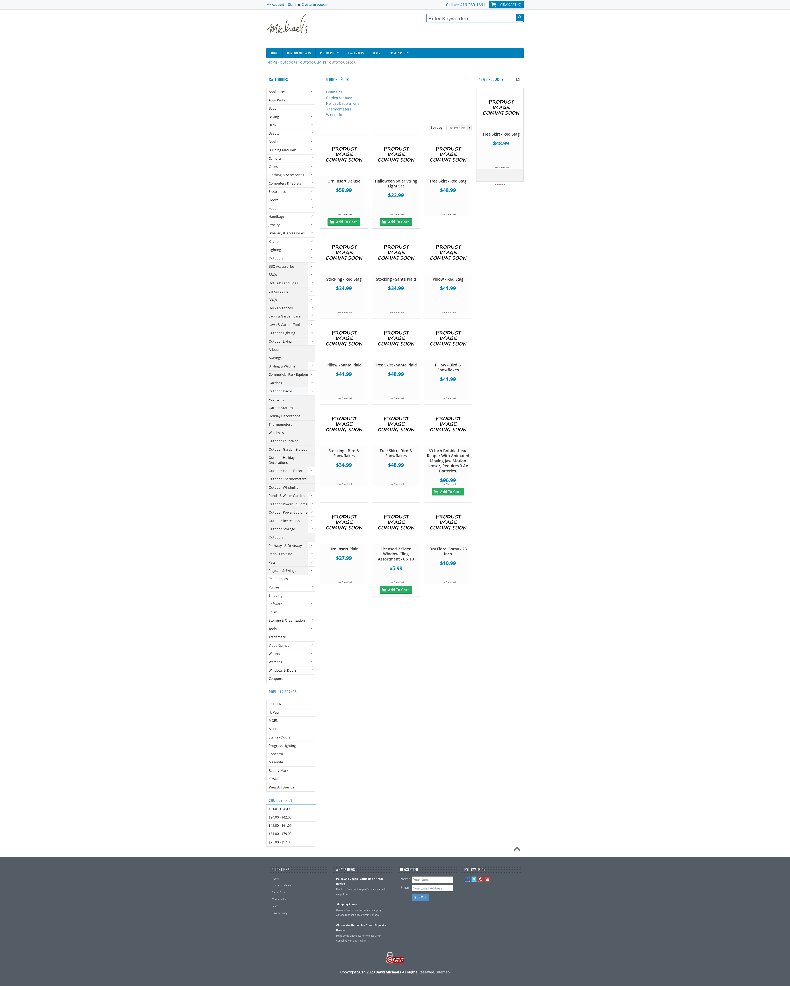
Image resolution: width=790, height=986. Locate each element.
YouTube (487, 879)
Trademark (277, 637)
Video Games (279, 645)
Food (272, 208)
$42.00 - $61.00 (280, 825)
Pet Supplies (278, 579)
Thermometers (280, 424)
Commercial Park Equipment (291, 374)
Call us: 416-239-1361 (465, 4)
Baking (274, 117)
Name (406, 879)
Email (405, 887)
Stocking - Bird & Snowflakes (344, 453)
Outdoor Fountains (283, 441)
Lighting (275, 250)
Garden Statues (281, 408)
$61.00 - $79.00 (280, 833)
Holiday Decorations (284, 416)
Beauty (274, 133)
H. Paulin (275, 712)
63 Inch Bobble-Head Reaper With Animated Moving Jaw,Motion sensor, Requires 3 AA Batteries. (448, 461)
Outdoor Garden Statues (288, 449)
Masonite (276, 762)
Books (273, 142)
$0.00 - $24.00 (279, 809)
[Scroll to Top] (518, 850)
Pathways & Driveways (286, 545)
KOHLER (275, 704)
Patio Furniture (280, 554)
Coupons (276, 678)
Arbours (275, 349)
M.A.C (273, 729)
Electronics (277, 191)
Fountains (276, 399)
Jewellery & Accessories (287, 233)
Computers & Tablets (285, 183)
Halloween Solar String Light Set (396, 183)
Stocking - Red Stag (344, 279)
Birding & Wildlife (282, 366)
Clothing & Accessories (286, 175)
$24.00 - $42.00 (280, 817)
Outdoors (288, 62)
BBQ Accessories (281, 266)
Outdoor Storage (282, 529)
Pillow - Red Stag (448, 279)
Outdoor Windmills (283, 487)
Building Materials (282, 150)
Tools (273, 629)
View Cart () (510, 5)
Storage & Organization (287, 620)
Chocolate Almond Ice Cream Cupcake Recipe (361, 927)
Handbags (277, 216)
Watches (275, 662)
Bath (272, 125)
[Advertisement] (449, 36)
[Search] (519, 17)
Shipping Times (346, 904)
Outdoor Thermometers (287, 479)
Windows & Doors (283, 670)
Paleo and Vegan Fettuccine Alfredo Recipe (359, 881)
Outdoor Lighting (282, 333)
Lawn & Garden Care (285, 316)
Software (275, 604)
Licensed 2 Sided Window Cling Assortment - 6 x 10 (396, 554)
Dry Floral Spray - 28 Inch (448, 551)
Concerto (276, 754)
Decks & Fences (281, 308)
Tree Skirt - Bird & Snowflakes (396, 453)
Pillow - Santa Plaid (344, 365)
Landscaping (278, 291)
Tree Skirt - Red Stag (448, 181)
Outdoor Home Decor (286, 471)
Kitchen (274, 241)
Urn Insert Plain (344, 549)
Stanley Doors (279, 737)
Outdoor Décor (280, 391)
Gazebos (275, 383)
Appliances (277, 92)
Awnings (275, 358)
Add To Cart (346, 222)
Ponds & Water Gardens (287, 495)
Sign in (292, 5)
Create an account (315, 5)
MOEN (273, 720)
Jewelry (274, 225)
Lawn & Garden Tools (285, 324)
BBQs (273, 274)
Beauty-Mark (278, 770)
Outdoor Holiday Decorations (282, 460)
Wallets (274, 653)
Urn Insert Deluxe (344, 181)
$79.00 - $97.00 (280, 842)
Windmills (276, 432)
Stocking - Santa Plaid (396, 279)
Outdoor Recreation (284, 521)
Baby (272, 108)
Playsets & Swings (282, 570)
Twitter (474, 879)
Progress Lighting (282, 745)
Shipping (275, 595)
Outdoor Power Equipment (290, 504)
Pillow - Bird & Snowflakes (448, 367)
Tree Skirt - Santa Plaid (396, 365)
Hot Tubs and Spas (283, 283)
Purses (274, 587)
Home (272, 62)
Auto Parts (277, 100)
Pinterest (480, 879)
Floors (273, 200)
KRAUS (274, 779)
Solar (273, 612)
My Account (275, 5)
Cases (273, 166)
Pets (272, 562)
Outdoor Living (313, 62)
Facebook (467, 879)
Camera (275, 158)
